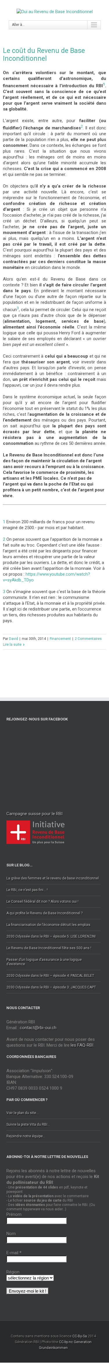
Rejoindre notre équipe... (25, 1136)
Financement (60, 639)
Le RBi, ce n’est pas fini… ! (27, 890)
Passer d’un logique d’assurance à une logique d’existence (44, 962)
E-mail (14, 1252)
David (13, 639)
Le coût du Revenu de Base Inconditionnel (44, 55)
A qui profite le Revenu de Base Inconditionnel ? (44, 913)
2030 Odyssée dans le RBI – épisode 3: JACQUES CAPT (51, 987)
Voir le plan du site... (22, 1113)
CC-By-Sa (79, 1336)
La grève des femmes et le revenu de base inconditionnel (52, 878)
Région (12, 1272)
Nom (11, 1233)
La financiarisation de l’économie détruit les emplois (48, 925)
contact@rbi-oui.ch (38, 1027)
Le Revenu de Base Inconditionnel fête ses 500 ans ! (48, 948)
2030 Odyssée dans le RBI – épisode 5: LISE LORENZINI (51, 936)
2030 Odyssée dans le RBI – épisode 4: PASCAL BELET (50, 976)
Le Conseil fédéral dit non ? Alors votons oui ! (42, 902)
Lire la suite (12, 645)
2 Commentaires (88, 639)
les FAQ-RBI (82, 1045)
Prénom (14, 1214)
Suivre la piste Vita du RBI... (28, 1124)
